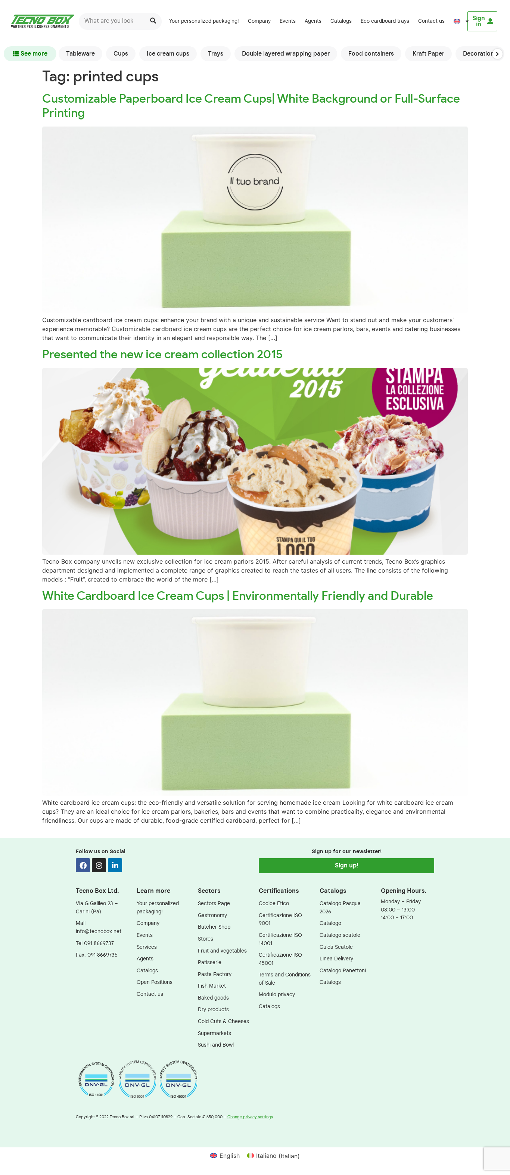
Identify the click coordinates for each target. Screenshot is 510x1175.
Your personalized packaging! (204, 21)
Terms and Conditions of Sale (285, 979)
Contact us (431, 21)
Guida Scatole (336, 947)
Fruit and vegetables (222, 951)
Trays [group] (215, 54)
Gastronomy (212, 915)
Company (259, 21)
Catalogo (330, 923)
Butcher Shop (214, 927)
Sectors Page (214, 903)
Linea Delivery (336, 958)
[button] (497, 54)
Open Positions (154, 982)
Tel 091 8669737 (95, 943)
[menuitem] (458, 21)
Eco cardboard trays (385, 21)
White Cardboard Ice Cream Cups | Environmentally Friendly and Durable (237, 596)
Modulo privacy (277, 994)
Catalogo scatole (340, 935)
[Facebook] (83, 865)
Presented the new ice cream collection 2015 (162, 355)
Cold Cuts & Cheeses (223, 1021)
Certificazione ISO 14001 (280, 939)
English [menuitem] (230, 1155)
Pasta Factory (214, 974)
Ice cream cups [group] (168, 54)
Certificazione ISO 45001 (280, 959)
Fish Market (212, 986)
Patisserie (209, 962)
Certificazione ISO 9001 (280, 919)
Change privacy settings (250, 1117)
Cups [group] (120, 54)
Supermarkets (214, 1033)
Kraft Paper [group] (428, 54)
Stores (205, 939)
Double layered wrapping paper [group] (286, 54)
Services (147, 947)
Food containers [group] (371, 54)
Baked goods (213, 998)
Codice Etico (274, 903)
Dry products (213, 1009)
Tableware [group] (80, 54)
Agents (313, 21)
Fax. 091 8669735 (97, 955)
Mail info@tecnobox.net (98, 927)
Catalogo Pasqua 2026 (340, 907)
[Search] (153, 21)
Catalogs (341, 21)
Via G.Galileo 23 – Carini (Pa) (97, 907)
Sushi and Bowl (216, 1045)
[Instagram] (99, 865)
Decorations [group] (480, 54)
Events (288, 21)
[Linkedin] (115, 865)
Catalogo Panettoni (343, 970)
